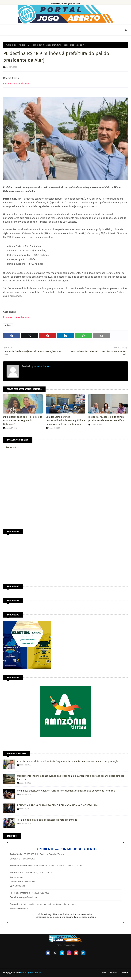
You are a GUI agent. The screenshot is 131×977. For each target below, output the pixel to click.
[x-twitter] (55, 952)
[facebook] (48, 952)
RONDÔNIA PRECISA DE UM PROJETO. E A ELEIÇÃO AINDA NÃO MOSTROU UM (57, 805)
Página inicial (11, 45)
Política (22, 45)
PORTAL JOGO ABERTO (30, 972)
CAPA (104, 973)
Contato (113, 973)
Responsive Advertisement (16, 83)
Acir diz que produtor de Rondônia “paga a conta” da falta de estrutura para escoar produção (68, 761)
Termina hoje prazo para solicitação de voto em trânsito (47, 819)
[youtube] (76, 952)
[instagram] (69, 952)
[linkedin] (83, 952)
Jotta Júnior (43, 366)
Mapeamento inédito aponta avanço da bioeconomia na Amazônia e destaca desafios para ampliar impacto (70, 777)
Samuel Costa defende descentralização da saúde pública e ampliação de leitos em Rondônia (65, 420)
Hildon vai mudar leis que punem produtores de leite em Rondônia (106, 418)
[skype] (62, 952)
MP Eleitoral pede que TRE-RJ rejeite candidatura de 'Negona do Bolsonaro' (22, 420)
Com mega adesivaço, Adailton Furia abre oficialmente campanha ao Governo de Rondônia (66, 790)
